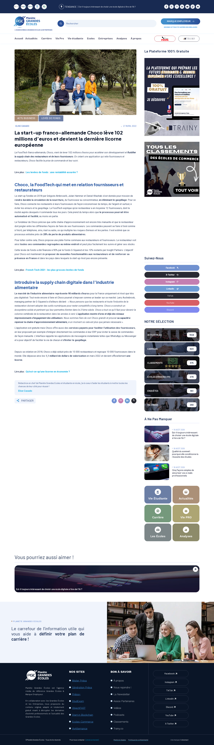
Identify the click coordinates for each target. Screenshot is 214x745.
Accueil (19, 38)
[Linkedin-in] (182, 6)
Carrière (46, 38)
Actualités (31, 38)
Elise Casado (22, 126)
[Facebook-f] (166, 6)
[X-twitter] (171, 6)
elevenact (184, 740)
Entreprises (105, 38)
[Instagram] (177, 6)
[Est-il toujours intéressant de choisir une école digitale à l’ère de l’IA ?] (156, 434)
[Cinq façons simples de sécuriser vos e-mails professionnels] (156, 471)
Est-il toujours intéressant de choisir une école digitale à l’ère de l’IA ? (107, 7)
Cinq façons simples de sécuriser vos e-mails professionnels (183, 473)
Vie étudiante (75, 38)
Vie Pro (59, 38)
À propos (136, 38)
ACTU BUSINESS (26, 118)
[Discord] (198, 6)
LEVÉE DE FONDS (51, 118)
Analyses (121, 38)
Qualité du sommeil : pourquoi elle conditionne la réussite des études (185, 454)
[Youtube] (187, 6)
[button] (32, 38)
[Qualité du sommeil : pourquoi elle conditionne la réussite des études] (156, 453)
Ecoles (91, 38)
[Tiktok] (192, 6)
